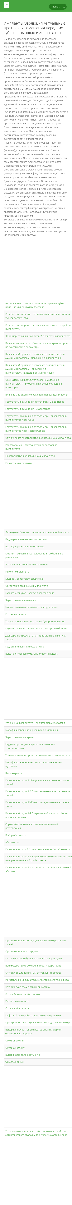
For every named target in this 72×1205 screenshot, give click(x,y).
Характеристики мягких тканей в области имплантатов (37, 336)
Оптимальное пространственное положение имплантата (38, 437)
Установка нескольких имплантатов (26, 564)
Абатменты (12, 842)
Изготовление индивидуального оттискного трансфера (37, 979)
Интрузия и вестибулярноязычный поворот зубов (33, 958)
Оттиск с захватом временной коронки (27, 987)
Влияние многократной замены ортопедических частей (36, 394)
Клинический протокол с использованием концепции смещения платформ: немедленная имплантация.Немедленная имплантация (35, 369)
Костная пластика (15, 614)
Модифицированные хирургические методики (31, 730)
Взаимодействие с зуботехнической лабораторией (33, 965)
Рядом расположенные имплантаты (26, 539)
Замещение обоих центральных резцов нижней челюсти (37, 532)
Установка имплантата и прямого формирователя (35, 722)
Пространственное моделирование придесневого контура (38, 1022)
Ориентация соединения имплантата (26, 585)
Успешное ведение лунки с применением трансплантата (37, 755)
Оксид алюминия (15, 1047)
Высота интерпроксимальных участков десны (31, 653)
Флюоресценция (14, 1061)
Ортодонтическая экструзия (21, 951)
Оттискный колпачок (17, 1008)
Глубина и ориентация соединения (24, 578)
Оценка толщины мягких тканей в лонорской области (36, 628)
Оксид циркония (14, 1040)
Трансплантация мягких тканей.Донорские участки (35, 621)
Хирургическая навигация (20, 600)
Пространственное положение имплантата (30, 456)
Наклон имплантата (17, 571)
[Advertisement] (36, 270)
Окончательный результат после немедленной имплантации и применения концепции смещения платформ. (33, 383)
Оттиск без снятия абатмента (22, 994)
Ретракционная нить (17, 1001)
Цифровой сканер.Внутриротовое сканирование (33, 1015)
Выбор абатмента (15, 835)
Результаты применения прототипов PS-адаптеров (34, 401)
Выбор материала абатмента (22, 1054)
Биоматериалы (14, 773)
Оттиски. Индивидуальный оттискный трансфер (33, 972)
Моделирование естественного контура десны (31, 607)
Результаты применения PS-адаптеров (27, 408)
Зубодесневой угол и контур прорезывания (29, 593)
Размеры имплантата (18, 463)
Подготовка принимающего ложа (24, 646)
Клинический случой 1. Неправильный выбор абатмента (37, 849)
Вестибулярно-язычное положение (24, 546)
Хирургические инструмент (21, 737)
